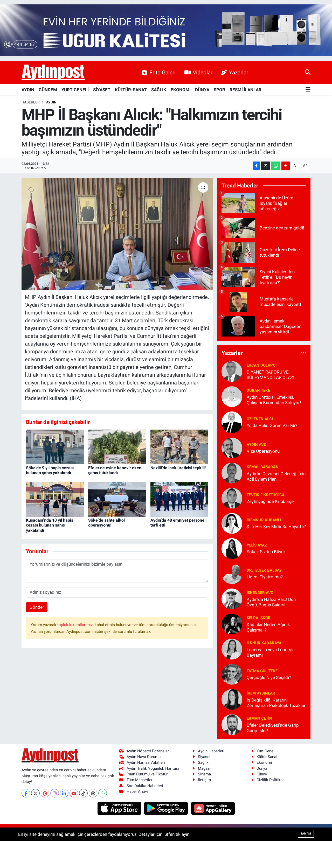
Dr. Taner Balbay (264, 570)
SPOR (219, 89)
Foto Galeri (162, 72)
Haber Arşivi (137, 791)
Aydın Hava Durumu (144, 756)
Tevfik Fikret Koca (266, 495)
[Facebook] (26, 793)
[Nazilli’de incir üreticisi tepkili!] (179, 446)
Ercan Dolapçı (261, 365)
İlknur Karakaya (264, 643)
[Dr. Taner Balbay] (232, 573)
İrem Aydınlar (261, 693)
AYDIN (28, 89)
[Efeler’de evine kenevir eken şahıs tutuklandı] (117, 446)
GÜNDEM (48, 89)
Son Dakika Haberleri (145, 785)
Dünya (262, 768)
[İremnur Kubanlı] (232, 522)
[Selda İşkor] (232, 623)
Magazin (205, 768)
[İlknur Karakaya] (232, 648)
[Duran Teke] (232, 396)
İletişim (204, 779)
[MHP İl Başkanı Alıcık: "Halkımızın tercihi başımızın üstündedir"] (117, 234)
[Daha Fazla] (285, 166)
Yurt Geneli (266, 751)
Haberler (31, 102)
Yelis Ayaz (257, 545)
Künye (262, 774)
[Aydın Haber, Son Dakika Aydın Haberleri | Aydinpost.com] (53, 72)
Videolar (202, 72)
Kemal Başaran (263, 467)
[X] (35, 793)
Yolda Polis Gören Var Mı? (272, 425)
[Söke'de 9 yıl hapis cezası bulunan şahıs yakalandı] (55, 446)
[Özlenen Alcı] (232, 421)
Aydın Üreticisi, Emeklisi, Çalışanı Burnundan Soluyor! (274, 400)
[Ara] (307, 72)
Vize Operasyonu (263, 451)
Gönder (37, 607)
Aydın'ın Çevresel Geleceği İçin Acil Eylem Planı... (276, 476)
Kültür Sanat (267, 756)
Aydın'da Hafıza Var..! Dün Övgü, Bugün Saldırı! (271, 602)
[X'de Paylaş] (265, 166)
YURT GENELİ (75, 89)
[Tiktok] (83, 793)
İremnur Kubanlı (264, 520)
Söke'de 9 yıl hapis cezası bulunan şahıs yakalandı (50, 470)
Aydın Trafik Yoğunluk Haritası (153, 768)
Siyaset (204, 756)
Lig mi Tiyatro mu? (265, 576)
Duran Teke (258, 390)
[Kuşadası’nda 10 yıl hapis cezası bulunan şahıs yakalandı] (55, 498)
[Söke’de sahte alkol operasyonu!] (117, 498)
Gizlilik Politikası (271, 779)
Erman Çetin (259, 718)
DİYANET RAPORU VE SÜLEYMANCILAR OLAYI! (271, 374)
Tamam (306, 833)
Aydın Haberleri (211, 751)
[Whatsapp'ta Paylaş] (275, 166)
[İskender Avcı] (232, 598)
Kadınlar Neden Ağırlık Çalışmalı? (268, 627)
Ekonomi (264, 762)
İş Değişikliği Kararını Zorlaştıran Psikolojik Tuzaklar (276, 702)
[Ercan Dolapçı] (232, 371)
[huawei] (213, 808)
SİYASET (101, 89)
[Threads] (93, 793)
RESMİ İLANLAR (245, 89)
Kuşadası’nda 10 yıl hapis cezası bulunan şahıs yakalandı (49, 525)
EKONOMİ (181, 89)
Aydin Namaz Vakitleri (146, 762)
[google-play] (166, 808)
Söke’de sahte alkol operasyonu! (106, 523)
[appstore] (119, 808)
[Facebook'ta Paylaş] (256, 166)
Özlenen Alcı (260, 419)
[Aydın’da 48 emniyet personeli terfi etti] (179, 498)
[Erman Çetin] (232, 724)
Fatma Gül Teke (262, 671)
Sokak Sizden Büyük (266, 551)
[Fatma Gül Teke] (232, 673)
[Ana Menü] (308, 89)
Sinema (204, 774)
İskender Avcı (260, 592)
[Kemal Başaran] (232, 472)
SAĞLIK (158, 89)
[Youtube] (74, 793)
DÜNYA (202, 89)
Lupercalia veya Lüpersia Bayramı (271, 652)
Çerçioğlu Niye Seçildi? (269, 677)
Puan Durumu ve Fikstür (147, 774)
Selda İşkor (259, 617)
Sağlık (203, 762)
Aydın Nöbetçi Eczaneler (148, 751)
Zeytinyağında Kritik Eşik (271, 501)
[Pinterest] (45, 793)
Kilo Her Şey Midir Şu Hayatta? (276, 526)
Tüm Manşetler (140, 779)
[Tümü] (303, 353)
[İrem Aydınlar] (232, 699)
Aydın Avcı (257, 444)
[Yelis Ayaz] (232, 548)
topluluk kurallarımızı (76, 624)
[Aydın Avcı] (232, 447)
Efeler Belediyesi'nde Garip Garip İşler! (273, 728)
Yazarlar (238, 72)
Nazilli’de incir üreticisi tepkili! (178, 467)
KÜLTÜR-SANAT (131, 89)
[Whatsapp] (102, 793)
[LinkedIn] (64, 793)
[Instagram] (54, 793)
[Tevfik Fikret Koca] (232, 497)
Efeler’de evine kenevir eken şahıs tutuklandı (114, 470)
